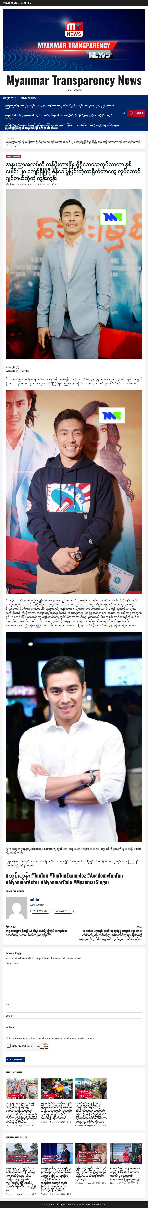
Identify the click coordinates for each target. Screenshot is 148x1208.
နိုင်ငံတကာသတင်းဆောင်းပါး (54, 1160)
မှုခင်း (29, 1160)
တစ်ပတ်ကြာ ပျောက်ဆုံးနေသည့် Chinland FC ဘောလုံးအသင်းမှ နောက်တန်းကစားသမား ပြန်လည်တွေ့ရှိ (125, 1173)
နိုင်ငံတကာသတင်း (16, 1160)
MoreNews (84, 1204)
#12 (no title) (9, 98)
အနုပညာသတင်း (13, 157)
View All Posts (63, 911)
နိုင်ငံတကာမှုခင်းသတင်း (18, 1156)
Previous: (36, 931)
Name (10, 1004)
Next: (109, 933)
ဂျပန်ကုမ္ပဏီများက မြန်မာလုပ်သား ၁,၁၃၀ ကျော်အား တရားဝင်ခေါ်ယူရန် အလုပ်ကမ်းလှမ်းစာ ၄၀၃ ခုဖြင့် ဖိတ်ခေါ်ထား (59, 107)
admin (11, 184)
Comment (12, 963)
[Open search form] (124, 113)
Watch (139, 113)
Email (10, 1015)
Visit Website (40, 911)
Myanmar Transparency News (74, 79)
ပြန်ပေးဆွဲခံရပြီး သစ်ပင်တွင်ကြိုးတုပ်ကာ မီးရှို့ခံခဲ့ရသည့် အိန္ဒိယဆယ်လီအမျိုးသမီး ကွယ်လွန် (90, 1173)
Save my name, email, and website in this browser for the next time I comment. (52, 1038)
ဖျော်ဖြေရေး (83, 1091)
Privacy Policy (28, 98)
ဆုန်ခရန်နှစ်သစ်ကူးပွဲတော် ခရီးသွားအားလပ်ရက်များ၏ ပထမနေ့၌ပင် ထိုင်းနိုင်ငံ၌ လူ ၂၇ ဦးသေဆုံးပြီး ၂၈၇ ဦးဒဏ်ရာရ (59, 116)
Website (10, 1027)
